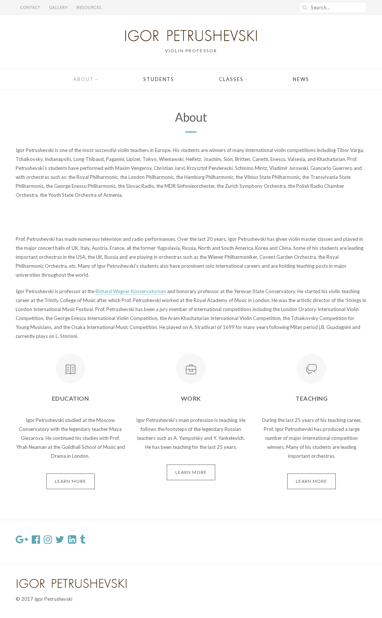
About (83, 79)
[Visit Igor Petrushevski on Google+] (22, 541)
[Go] (304, 7)
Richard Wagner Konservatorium (131, 291)
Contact (30, 7)
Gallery (58, 7)
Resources (88, 7)
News (301, 79)
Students (158, 79)
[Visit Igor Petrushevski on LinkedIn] (72, 541)
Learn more (70, 481)
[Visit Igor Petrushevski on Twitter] (59, 541)
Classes (231, 79)
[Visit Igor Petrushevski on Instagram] (48, 541)
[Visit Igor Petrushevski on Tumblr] (82, 541)
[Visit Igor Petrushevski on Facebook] (36, 541)
